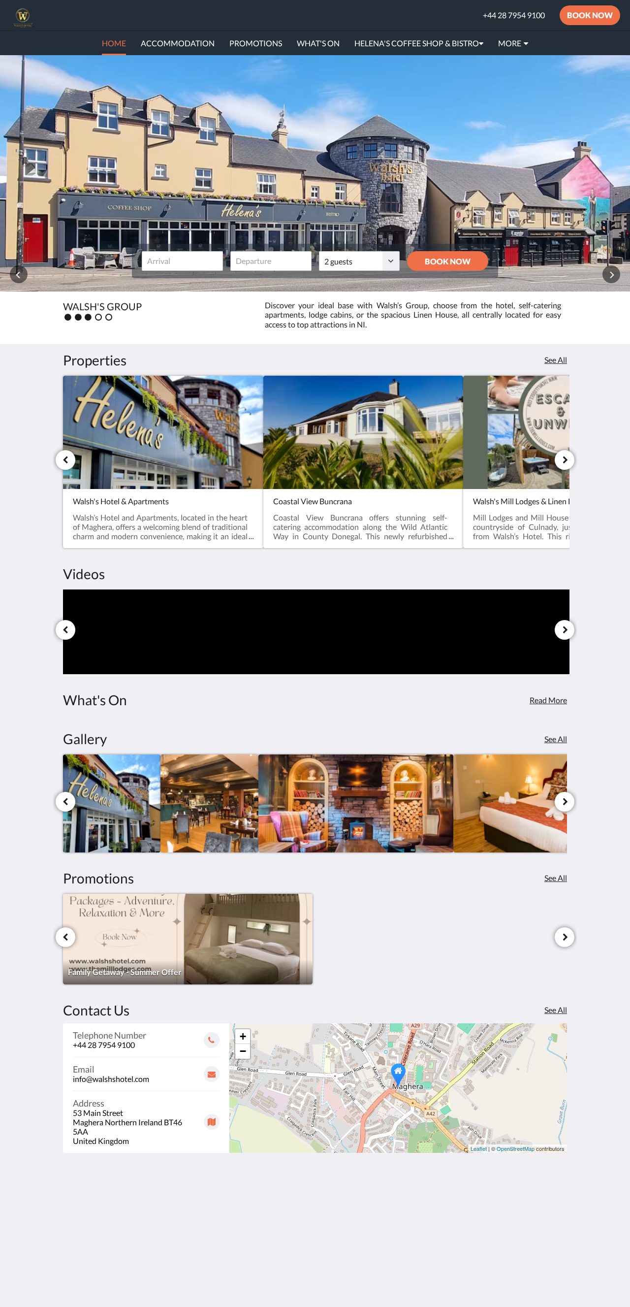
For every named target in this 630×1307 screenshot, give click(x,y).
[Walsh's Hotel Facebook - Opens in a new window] (530, 1209)
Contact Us (253, 1237)
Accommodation (262, 1220)
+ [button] (243, 1036)
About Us (250, 1245)
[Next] (564, 460)
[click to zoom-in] (111, 803)
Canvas (554, 1278)
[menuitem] (114, 43)
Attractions (253, 1228)
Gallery (246, 1211)
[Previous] (65, 460)
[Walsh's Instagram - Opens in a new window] (557, 1209)
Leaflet (479, 1148)
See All (555, 359)
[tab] (272, 1187)
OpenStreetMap (516, 1148)
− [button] (243, 1051)
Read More (548, 700)
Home (244, 1203)
